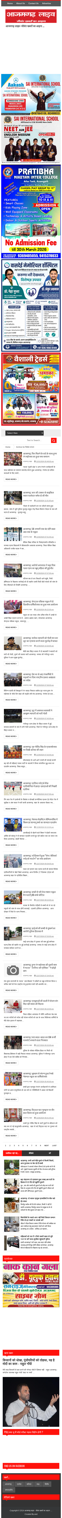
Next (46, 1145)
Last (54, 1145)
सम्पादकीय (9, 1490)
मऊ (38, 1484)
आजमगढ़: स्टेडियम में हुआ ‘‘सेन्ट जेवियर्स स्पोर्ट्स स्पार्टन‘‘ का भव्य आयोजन (40, 857)
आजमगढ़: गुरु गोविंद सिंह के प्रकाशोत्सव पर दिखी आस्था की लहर (40, 748)
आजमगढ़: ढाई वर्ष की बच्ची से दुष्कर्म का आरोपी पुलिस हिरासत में (39, 930)
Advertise (46, 3)
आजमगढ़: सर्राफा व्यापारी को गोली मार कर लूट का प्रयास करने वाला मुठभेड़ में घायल (40, 639)
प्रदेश (19, 1484)
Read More (11, 479)
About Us (20, 3)
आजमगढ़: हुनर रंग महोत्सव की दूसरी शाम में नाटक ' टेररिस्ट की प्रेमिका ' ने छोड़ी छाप (40, 967)
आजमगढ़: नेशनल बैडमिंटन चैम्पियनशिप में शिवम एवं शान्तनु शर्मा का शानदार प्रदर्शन (40, 821)
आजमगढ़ (8, 1484)
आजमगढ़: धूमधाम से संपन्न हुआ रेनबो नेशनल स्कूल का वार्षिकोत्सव (38, 1075)
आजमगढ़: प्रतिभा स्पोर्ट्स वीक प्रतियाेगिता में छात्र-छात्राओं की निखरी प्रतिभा (40, 786)
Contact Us (33, 3)
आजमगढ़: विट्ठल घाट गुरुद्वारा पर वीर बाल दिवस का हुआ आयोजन (38, 1111)
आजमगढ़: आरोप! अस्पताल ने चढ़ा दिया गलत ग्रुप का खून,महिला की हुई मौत (39, 567)
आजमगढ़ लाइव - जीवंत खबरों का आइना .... (38, 1511)
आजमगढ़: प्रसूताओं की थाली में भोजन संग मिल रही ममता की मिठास (40, 1002)
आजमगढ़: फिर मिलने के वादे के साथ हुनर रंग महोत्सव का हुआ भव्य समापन (40, 455)
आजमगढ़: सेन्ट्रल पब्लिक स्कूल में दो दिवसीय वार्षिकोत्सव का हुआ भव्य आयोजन (40, 603)
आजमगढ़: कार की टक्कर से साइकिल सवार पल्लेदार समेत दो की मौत (38, 494)
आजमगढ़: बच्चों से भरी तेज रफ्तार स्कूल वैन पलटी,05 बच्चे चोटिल (39, 893)
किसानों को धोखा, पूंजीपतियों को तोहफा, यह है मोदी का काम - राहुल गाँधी (28, 1362)
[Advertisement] (30, 50)
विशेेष (47, 1484)
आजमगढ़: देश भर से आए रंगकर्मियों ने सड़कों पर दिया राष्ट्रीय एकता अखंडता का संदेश (39, 677)
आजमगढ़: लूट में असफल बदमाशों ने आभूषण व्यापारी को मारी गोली (37, 712)
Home (10, 3)
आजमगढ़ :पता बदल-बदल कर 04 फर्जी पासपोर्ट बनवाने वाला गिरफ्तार (39, 1039)
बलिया (29, 1484)
